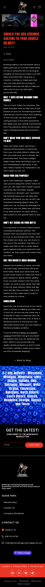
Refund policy (36, 581)
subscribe (34, 445)
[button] (4, 7)
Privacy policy (24, 581)
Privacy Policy (20, 566)
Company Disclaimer (14, 513)
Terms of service (24, 584)
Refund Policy (10, 502)
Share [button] (8, 54)
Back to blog (24, 360)
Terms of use (36, 566)
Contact (6, 566)
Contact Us (9, 508)
